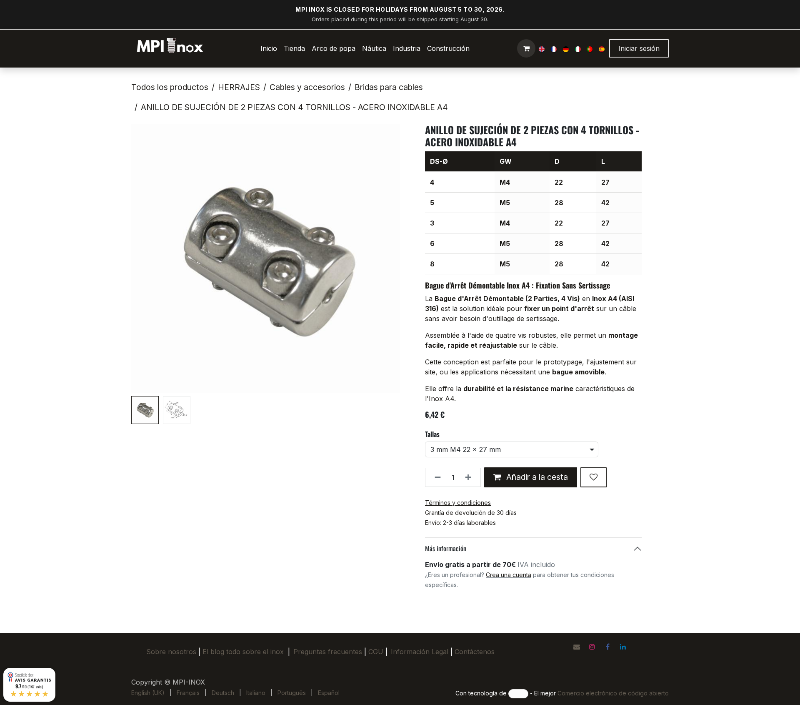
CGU (378, 651)
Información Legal (419, 651)
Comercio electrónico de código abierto (613, 693)
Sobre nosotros (171, 651)
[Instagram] (592, 646)
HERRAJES (239, 87)
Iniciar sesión (639, 48)
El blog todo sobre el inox (243, 651)
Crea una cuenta (508, 574)
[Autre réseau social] (576, 646)
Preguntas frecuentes (327, 651)
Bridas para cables (389, 87)
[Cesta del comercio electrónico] (526, 48)
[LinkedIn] (623, 646)
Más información (445, 548)
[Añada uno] (470, 477)
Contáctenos (475, 651)
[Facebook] (607, 646)
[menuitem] (268, 48)
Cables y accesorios (307, 87)
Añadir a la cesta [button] (536, 477)
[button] (144, 258)
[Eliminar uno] (435, 477)
